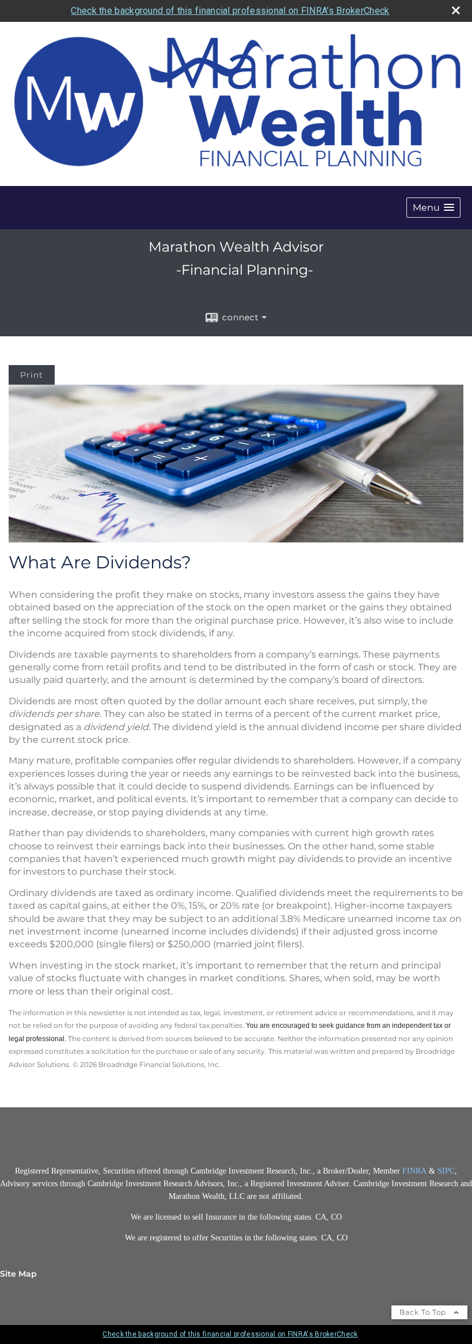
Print (31, 375)
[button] (433, 208)
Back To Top (423, 1312)
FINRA (415, 1171)
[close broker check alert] (455, 10)
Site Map (18, 1274)
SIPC (446, 1171)
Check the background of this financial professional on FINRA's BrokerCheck (230, 10)
